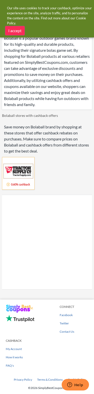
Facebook (66, 315)
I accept (15, 30)
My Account (14, 349)
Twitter (64, 323)
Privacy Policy (23, 379)
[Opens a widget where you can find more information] (75, 385)
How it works (14, 357)
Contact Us (67, 331)
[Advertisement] (47, 242)
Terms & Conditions (50, 379)
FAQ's (10, 365)
